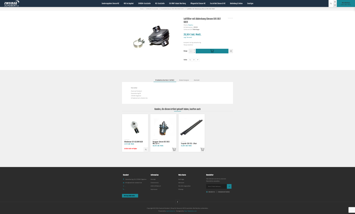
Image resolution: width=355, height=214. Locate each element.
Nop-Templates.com (190, 211)
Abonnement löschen (224, 192)
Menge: (186, 51)
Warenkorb (346, 3)
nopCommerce (170, 211)
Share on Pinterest (197, 59)
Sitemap (180, 189)
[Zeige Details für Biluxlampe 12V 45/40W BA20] (135, 127)
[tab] (165, 80)
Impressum (154, 189)
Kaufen (212, 51)
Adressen (181, 182)
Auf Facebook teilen (194, 59)
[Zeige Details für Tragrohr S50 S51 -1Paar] (192, 127)
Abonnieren (211, 192)
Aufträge (181, 179)
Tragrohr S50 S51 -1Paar (189, 143)
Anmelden (336, 1)
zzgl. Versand (188, 37)
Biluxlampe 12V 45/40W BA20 (133, 142)
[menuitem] (164, 179)
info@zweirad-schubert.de (139, 98)
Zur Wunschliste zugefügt (231, 51)
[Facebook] (177, 202)
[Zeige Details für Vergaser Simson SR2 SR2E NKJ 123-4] (163, 127)
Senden (229, 186)
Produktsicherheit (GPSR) (164, 80)
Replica (190, 25)
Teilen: (185, 60)
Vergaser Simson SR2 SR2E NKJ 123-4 (161, 142)
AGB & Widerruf (156, 186)
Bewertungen (184, 80)
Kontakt (197, 80)
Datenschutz (155, 182)
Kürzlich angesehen (184, 186)
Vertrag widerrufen (129, 196)
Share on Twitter (190, 59)
